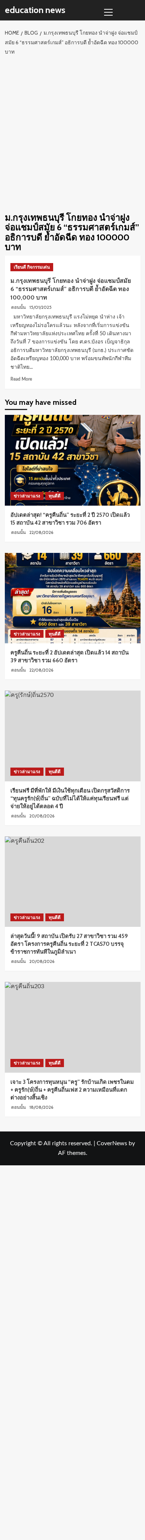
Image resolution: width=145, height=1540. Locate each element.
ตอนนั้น (18, 307)
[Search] (136, 10)
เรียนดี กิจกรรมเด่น (32, 267)
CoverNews (112, 1143)
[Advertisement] (72, 132)
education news (35, 9)
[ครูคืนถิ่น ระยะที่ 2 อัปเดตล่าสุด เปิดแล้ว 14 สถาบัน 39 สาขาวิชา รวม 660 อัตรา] (73, 598)
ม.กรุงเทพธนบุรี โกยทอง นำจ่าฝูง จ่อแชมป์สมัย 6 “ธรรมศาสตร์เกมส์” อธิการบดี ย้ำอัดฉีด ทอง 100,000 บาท (70, 289)
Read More (21, 379)
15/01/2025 (40, 307)
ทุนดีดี (55, 496)
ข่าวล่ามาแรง (27, 496)
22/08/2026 (41, 532)
